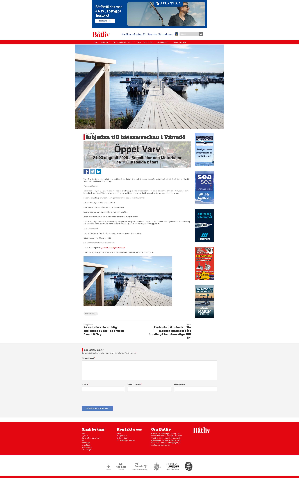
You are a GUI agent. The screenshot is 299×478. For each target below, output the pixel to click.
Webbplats (179, 384)
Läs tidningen (87, 449)
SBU (139, 42)
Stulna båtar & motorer (122, 42)
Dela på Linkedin (98, 171)
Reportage (148, 42)
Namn (85, 384)
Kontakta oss (162, 42)
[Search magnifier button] (201, 34)
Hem (96, 42)
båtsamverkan (90, 313)
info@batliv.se (122, 436)
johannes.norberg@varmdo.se (113, 247)
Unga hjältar (86, 445)
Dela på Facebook (86, 171)
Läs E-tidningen (179, 42)
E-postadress (135, 384)
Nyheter (104, 42)
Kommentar (88, 358)
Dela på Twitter (92, 171)
